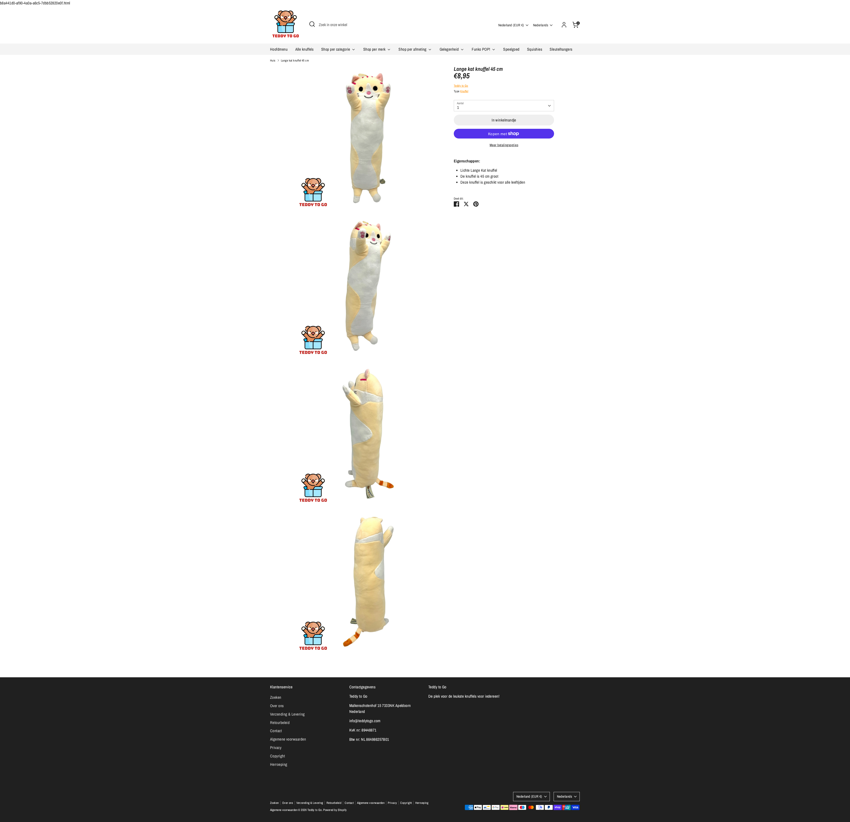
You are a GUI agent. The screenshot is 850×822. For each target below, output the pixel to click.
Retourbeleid (280, 722)
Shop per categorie (336, 49)
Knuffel (464, 91)
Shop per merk (374, 49)
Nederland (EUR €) (511, 25)
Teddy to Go (461, 86)
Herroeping (278, 764)
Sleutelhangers (561, 49)
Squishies (534, 49)
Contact (276, 730)
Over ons (277, 705)
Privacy (275, 747)
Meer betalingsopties (504, 145)
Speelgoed (511, 49)
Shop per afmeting (412, 49)
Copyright (277, 756)
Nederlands (540, 25)
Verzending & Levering (287, 714)
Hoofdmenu (279, 49)
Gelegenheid (450, 49)
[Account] (564, 24)
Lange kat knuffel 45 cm (295, 60)
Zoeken (275, 697)
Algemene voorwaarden (288, 739)
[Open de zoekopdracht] (312, 24)
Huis (273, 60)
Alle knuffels (304, 49)
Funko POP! (481, 49)
